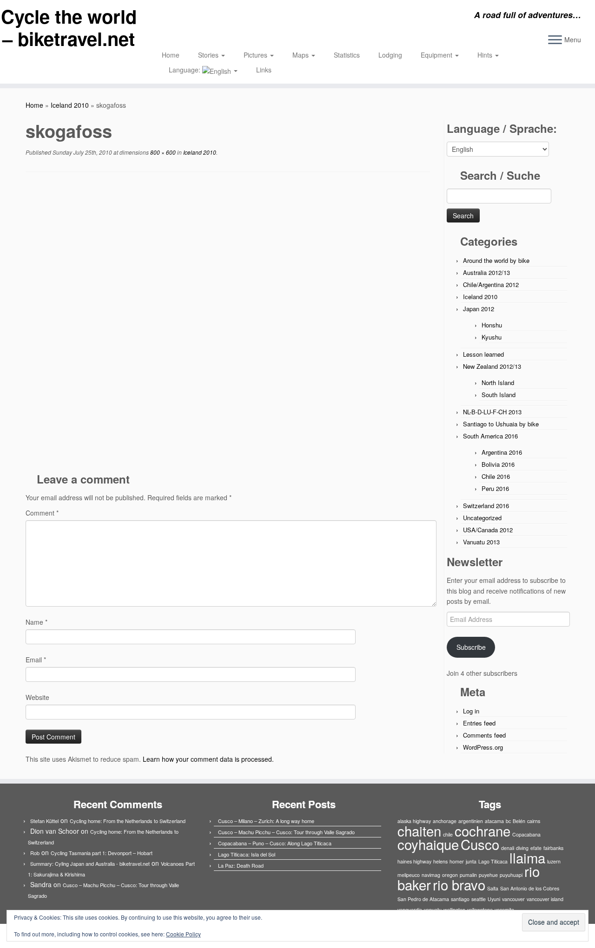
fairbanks (553, 847)
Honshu (492, 324)
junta (471, 861)
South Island (499, 394)
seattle (478, 899)
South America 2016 (490, 436)
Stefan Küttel (44, 820)
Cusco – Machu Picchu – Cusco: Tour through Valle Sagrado (286, 832)
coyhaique (428, 844)
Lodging (390, 54)
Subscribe (471, 647)
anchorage (444, 820)
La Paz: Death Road (241, 865)
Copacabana (526, 834)
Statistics (347, 54)
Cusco (480, 844)
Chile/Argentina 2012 (491, 284)
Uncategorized (482, 517)
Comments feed (484, 735)
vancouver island (545, 899)
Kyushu (492, 337)
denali (507, 847)
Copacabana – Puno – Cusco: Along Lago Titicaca (274, 843)
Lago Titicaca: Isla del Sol (246, 854)
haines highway (414, 861)
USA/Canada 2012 (488, 529)
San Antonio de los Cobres (529, 888)
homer (457, 861)
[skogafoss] (228, 324)
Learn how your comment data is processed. (208, 759)
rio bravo (459, 884)
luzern (554, 861)
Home (170, 54)
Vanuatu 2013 (481, 541)
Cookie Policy (183, 934)
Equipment (437, 54)
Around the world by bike (496, 260)
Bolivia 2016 (498, 464)
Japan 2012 (478, 308)
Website (37, 697)
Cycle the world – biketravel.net (69, 27)
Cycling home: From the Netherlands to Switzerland (127, 820)
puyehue (488, 874)
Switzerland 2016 (486, 505)
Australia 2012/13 (486, 272)
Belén (519, 820)
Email (36, 659)
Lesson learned (483, 354)
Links (263, 69)
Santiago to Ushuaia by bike (501, 423)
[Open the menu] (555, 40)
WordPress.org (483, 747)
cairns (533, 820)
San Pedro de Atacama (423, 899)
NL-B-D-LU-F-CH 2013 (492, 411)
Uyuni (494, 899)
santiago (460, 899)
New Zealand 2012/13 (492, 366)
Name (36, 622)
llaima (527, 857)
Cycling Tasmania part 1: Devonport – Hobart (101, 852)
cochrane (482, 830)
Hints (485, 54)
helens (440, 861)
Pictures (256, 54)
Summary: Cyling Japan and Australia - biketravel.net (90, 863)
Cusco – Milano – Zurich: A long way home (266, 820)
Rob (35, 852)
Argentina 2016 (502, 452)
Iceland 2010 (70, 105)
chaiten (419, 830)
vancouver (513, 899)
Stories (209, 54)
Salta (492, 888)
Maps (301, 54)
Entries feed (479, 723)
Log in (471, 710)
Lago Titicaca (493, 861)
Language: (185, 69)
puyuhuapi (511, 874)
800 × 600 (162, 152)
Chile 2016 (496, 476)
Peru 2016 (495, 488)
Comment (42, 512)
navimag (431, 874)
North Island (498, 382)
